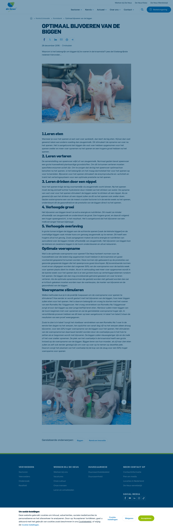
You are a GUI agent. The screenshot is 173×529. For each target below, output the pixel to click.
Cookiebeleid (84, 521)
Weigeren (129, 518)
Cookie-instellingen (113, 518)
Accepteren (146, 518)
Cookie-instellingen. (30, 525)
